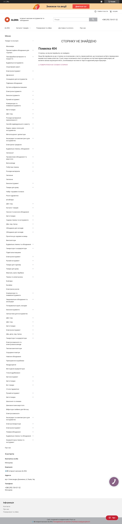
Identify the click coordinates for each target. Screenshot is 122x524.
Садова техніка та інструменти (17, 220)
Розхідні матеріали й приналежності (13, 119)
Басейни (9, 285)
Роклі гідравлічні (12, 196)
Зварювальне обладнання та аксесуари (17, 300)
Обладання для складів (14, 228)
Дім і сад (9, 318)
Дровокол (10, 75)
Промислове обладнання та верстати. (16, 158)
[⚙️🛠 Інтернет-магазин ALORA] (11, 19)
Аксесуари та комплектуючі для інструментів (18, 139)
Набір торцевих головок (15, 192)
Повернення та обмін (44, 28)
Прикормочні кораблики (15, 361)
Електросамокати (12, 413)
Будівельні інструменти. (15, 63)
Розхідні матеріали (13, 171)
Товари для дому (12, 187)
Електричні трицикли (14, 145)
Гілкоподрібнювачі (13, 373)
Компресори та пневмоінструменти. (13, 105)
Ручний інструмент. (13, 99)
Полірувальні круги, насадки (16, 306)
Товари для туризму (13, 265)
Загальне (9, 175)
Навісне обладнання (13, 356)
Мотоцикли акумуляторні (15, 369)
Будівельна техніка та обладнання (18, 244)
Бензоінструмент (12, 183)
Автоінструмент (12, 377)
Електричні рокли (12, 289)
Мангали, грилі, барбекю (15, 273)
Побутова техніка (12, 167)
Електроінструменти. (14, 91)
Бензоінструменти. (13, 95)
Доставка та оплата (65, 28)
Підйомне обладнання (14, 83)
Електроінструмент (13, 71)
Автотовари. (11, 110)
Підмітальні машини (13, 252)
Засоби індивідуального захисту (18, 124)
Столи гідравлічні (12, 389)
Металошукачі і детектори (16, 134)
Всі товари (10, 385)
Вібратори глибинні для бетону (17, 409)
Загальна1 (10, 153)
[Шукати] (93, 19)
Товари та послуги (11, 41)
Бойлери (9, 281)
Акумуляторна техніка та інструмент (15, 441)
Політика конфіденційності (81, 522)
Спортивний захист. (13, 67)
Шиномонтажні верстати (15, 405)
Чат (113, 518)
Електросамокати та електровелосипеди (13, 343)
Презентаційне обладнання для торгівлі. (17, 51)
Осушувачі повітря (13, 352)
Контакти (6, 506)
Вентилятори (11, 240)
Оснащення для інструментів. (17, 79)
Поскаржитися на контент (62, 522)
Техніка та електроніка (14, 277)
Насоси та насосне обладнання (17, 212)
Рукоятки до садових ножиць (16, 236)
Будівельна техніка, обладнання (17, 149)
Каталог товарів (22, 28)
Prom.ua (72, 519)
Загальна (9, 179)
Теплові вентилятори (14, 348)
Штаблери (10, 200)
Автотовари (10, 216)
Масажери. (10, 46)
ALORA (7, 28)
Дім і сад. (9, 114)
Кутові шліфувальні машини (16, 87)
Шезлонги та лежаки (13, 401)
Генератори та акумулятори (16, 248)
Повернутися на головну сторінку (54, 65)
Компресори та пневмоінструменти (13, 294)
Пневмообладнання (13, 432)
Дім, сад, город (11, 224)
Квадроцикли (11, 365)
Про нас (83, 28)
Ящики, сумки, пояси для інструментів (15, 129)
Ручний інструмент (13, 261)
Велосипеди (10, 163)
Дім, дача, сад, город (13, 334)
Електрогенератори (13, 424)
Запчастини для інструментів (17, 314)
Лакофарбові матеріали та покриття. (16, 58)
